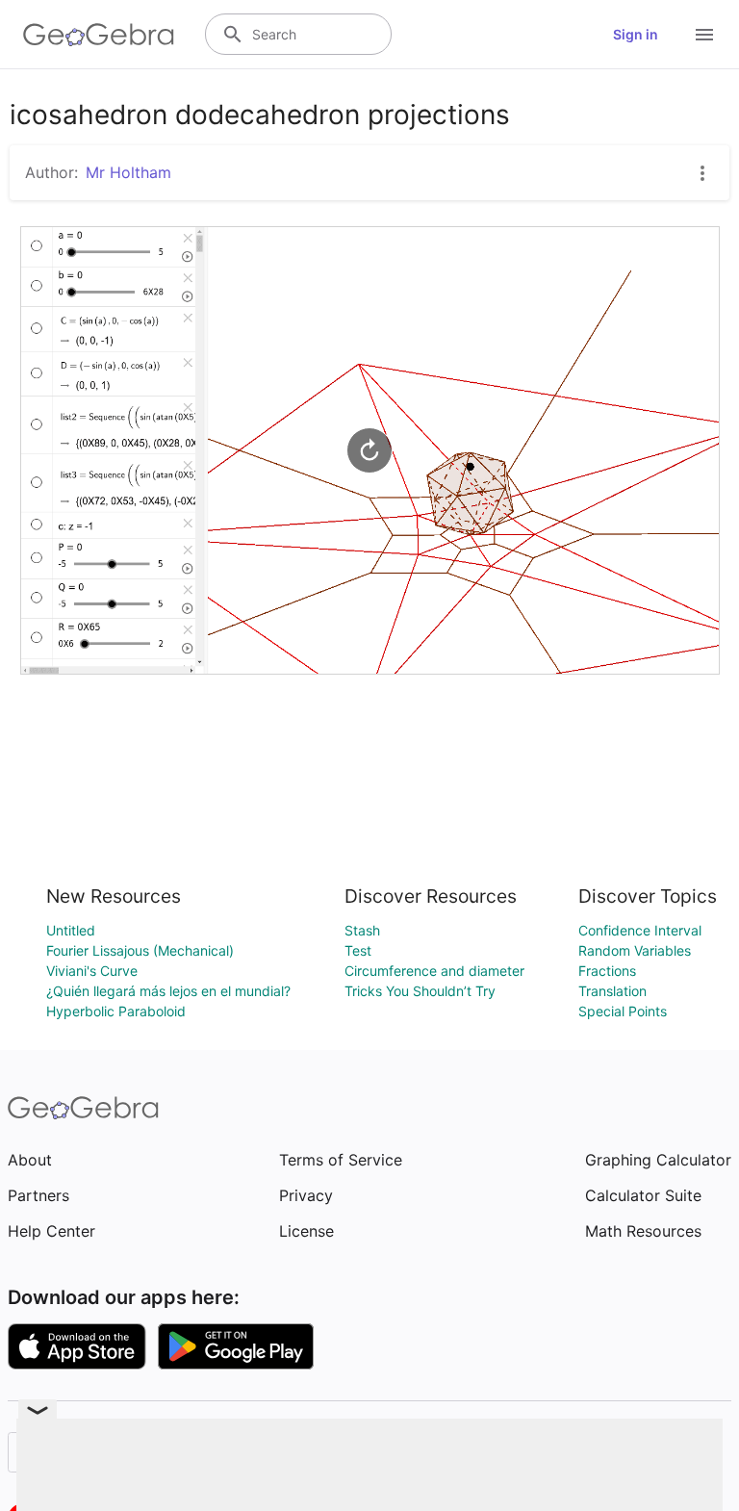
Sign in (635, 34)
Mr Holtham (128, 172)
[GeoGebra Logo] (98, 34)
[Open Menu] (704, 34)
